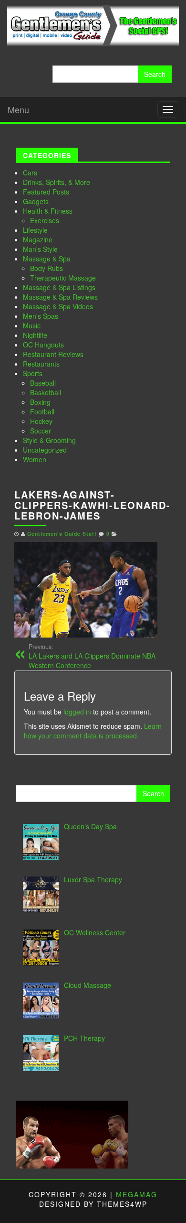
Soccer (40, 430)
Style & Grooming (49, 440)
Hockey (41, 421)
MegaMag (136, 1194)
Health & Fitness (47, 211)
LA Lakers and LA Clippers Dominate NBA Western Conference (92, 656)
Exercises (44, 220)
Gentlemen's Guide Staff (62, 533)
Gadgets (36, 201)
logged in (77, 711)
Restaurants (41, 363)
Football (42, 411)
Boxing (40, 402)
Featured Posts (46, 191)
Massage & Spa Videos (58, 306)
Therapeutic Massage (63, 277)
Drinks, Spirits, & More (56, 182)
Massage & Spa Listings (59, 287)
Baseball (43, 383)
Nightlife (35, 335)
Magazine (37, 239)
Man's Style (40, 249)
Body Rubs (46, 268)
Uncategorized (45, 450)
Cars (30, 172)
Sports (32, 373)
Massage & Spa (47, 258)
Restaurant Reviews (53, 354)
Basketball (45, 392)
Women (34, 459)
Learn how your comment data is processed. (93, 730)
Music (32, 325)
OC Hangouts (43, 344)
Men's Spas (40, 316)
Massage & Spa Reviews (60, 297)
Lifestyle (35, 230)
